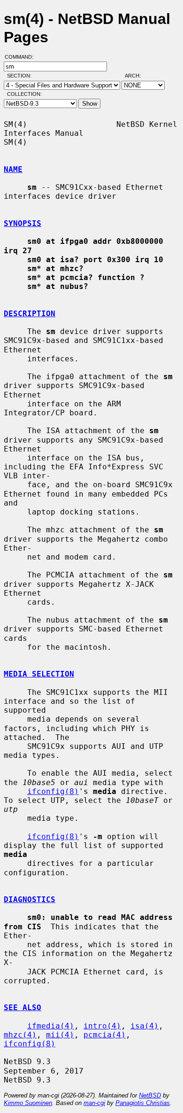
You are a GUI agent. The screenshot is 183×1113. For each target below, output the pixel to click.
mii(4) (60, 1034)
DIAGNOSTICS (29, 899)
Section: (21, 75)
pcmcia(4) (105, 1034)
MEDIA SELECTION (39, 673)
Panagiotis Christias (142, 1102)
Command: (22, 57)
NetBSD (150, 1095)
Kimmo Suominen (28, 1102)
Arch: (137, 75)
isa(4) (144, 1025)
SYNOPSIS (22, 223)
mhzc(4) (20, 1034)
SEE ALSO (22, 1007)
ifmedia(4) (50, 1025)
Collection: (24, 94)
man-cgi (94, 1102)
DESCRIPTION (29, 313)
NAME (13, 169)
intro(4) (102, 1025)
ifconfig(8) (53, 791)
